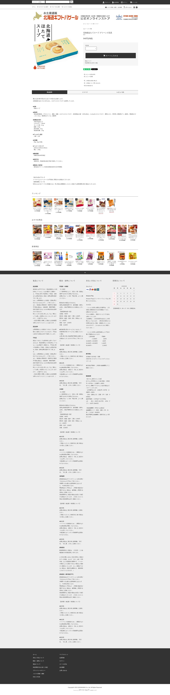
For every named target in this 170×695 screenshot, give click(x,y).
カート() (134, 2)
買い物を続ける (89, 85)
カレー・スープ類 (90, 23)
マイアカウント (64, 654)
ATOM (38, 677)
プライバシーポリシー (39, 670)
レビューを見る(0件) (90, 74)
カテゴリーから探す (43, 7)
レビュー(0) (120, 92)
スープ (97, 23)
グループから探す (56, 7)
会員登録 (116, 2)
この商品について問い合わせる (92, 83)
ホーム (34, 7)
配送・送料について (38, 661)
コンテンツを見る (67, 7)
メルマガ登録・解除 (112, 7)
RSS (34, 677)
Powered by (76, 690)
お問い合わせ (128, 7)
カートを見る (63, 664)
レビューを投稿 (89, 76)
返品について (88, 61)
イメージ (85, 92)
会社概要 (120, 7)
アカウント (107, 2)
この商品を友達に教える (91, 80)
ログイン (125, 2)
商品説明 (49, 92)
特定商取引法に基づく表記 (91, 63)
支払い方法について (38, 657)
